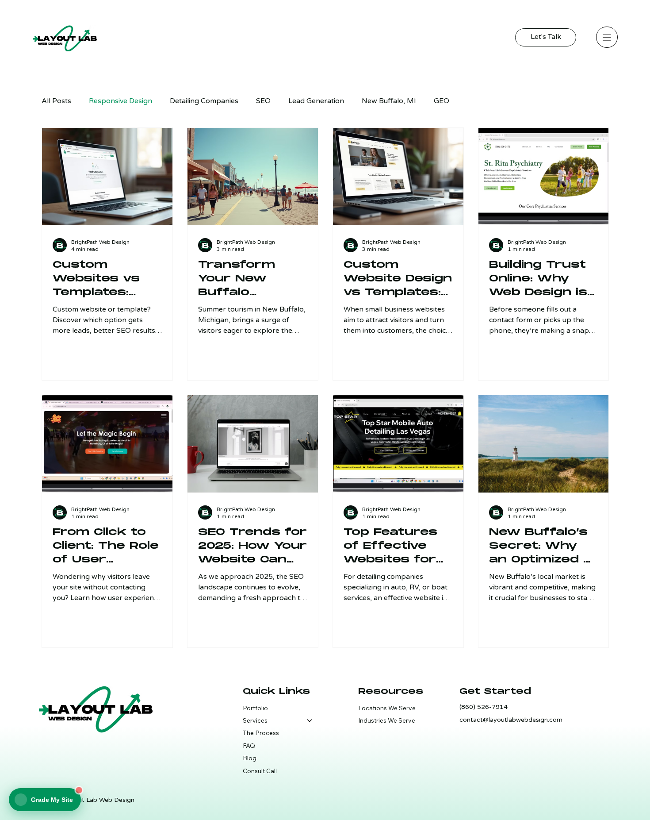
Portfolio (255, 708)
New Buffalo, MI (389, 100)
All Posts (56, 100)
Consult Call (260, 771)
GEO (441, 100)
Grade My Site (52, 799)
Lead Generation (316, 100)
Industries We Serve (386, 720)
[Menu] (606, 37)
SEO (263, 100)
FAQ (249, 746)
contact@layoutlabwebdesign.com (510, 720)
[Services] (309, 720)
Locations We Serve (387, 708)
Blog (249, 758)
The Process (261, 733)
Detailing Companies (204, 100)
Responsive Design (120, 100)
